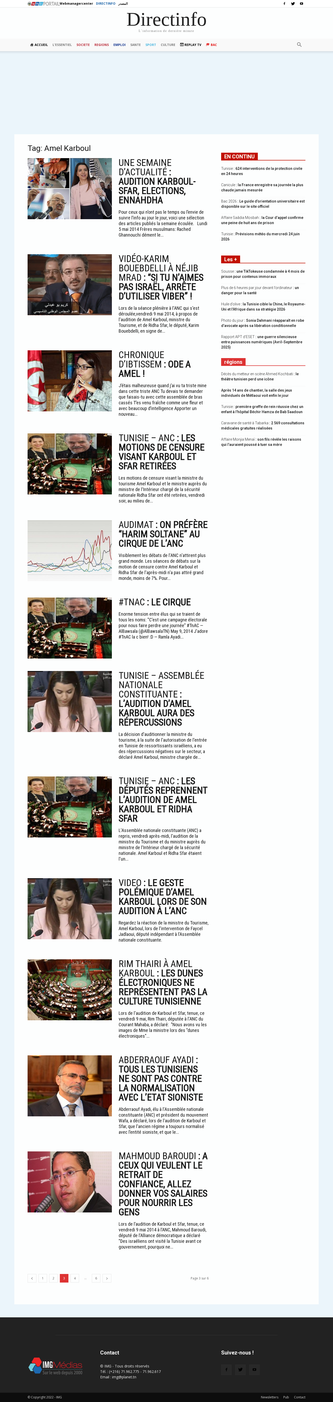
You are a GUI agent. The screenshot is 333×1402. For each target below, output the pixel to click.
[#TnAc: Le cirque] (70, 628)
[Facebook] (284, 3)
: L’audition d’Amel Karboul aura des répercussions (161, 699)
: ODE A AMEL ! (155, 364)
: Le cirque (155, 602)
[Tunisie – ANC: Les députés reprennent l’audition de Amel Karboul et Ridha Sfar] (70, 806)
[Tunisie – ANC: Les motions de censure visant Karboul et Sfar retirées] (70, 463)
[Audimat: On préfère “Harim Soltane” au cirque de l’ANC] (70, 550)
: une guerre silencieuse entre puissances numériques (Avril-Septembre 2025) (261, 342)
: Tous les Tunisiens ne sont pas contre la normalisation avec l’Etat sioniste (161, 1079)
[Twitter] (293, 3)
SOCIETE (83, 45)
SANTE (135, 45)
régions (233, 362)
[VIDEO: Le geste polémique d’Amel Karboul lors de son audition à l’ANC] (70, 908)
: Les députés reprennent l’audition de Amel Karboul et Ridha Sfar (163, 800)
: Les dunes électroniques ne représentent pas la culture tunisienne (163, 982)
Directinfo (106, 3)
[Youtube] (301, 3)
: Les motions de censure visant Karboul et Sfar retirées (161, 452)
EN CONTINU (239, 156)
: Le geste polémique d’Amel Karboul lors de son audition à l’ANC (163, 896)
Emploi (119, 45)
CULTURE (168, 45)
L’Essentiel (62, 45)
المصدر (123, 3)
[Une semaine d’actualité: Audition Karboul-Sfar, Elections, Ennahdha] (70, 188)
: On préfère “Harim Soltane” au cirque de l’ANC (163, 534)
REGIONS (101, 45)
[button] (299, 45)
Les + (230, 259)
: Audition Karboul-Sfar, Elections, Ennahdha (157, 181)
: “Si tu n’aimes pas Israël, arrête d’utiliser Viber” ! (161, 277)
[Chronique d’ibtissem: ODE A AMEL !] (70, 380)
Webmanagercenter (76, 3)
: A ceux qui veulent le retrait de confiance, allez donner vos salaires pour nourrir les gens (163, 1184)
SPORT (150, 45)
